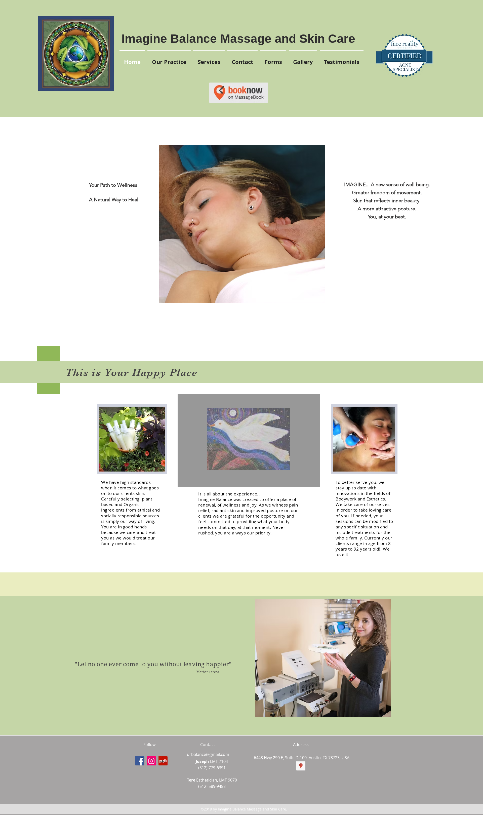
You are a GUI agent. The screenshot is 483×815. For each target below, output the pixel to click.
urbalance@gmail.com (208, 754)
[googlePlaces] (300, 765)
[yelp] (163, 760)
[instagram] (151, 760)
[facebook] (139, 760)
